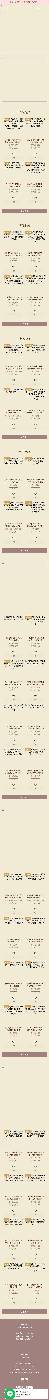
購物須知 (19, 1339)
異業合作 (19, 1336)
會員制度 (29, 1333)
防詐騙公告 (29, 1339)
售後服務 (29, 1336)
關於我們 (19, 1333)
